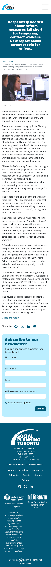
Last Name (10, 368)
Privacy (25, 480)
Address (21, 391)
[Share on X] (23, 326)
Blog (11, 62)
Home (4, 62)
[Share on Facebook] (16, 326)
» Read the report (10, 317)
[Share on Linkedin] (29, 326)
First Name (10, 357)
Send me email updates (19, 402)
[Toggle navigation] (45, 7)
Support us (37, 470)
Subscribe (14, 475)
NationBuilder (25, 563)
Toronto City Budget (18, 470)
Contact (38, 475)
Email (7, 380)
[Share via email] (35, 326)
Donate (26, 475)
